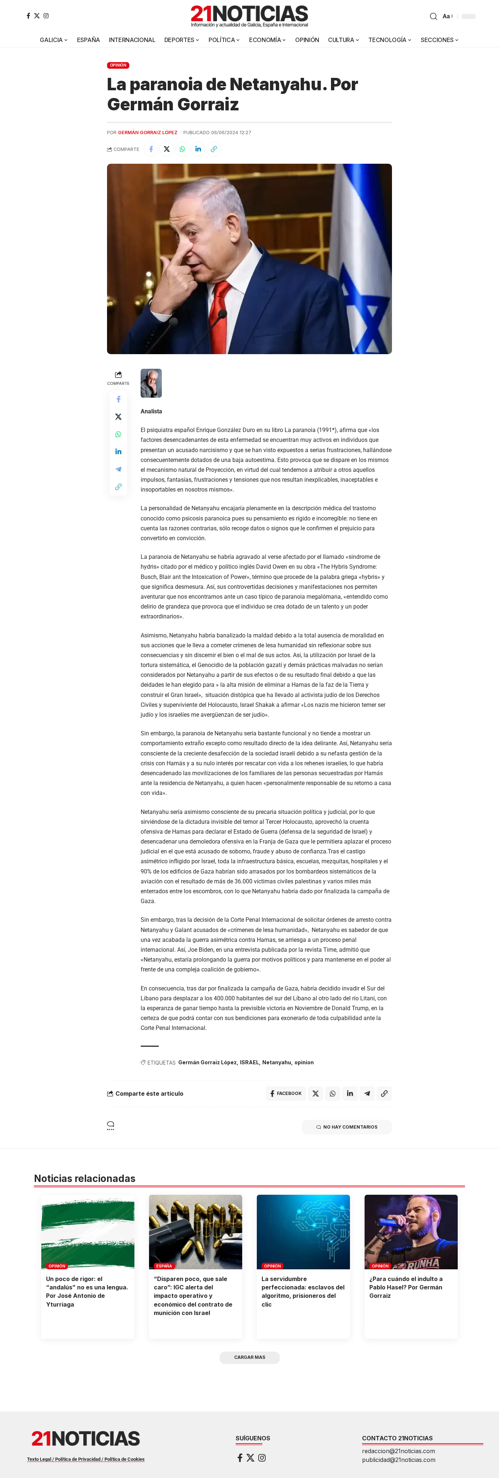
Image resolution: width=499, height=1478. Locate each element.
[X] (37, 16)
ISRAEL (249, 1062)
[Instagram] (46, 16)
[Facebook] (28, 16)
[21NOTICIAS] (249, 16)
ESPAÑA (164, 1266)
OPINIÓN (118, 65)
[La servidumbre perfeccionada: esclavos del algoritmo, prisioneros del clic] (303, 1232)
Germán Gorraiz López (148, 132)
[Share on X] (166, 149)
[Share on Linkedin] (198, 149)
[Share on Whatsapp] (182, 149)
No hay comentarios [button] (350, 1127)
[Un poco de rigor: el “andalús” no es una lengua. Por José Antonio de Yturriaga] (87, 1232)
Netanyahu (276, 1062)
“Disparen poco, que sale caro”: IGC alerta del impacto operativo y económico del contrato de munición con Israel (193, 1295)
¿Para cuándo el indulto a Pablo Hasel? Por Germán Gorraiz (406, 1287)
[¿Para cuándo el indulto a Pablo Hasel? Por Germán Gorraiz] (411, 1232)
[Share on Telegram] (118, 469)
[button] (433, 16)
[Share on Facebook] (151, 149)
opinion (304, 1062)
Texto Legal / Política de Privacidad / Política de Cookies (86, 1459)
